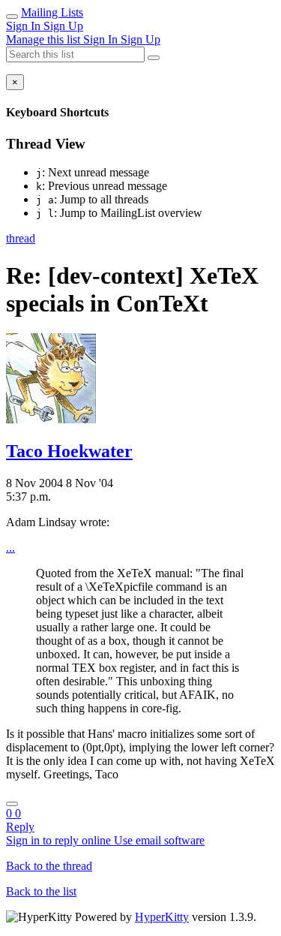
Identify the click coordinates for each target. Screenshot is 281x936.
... (10, 547)
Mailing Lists (52, 12)
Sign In (24, 26)
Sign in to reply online (60, 840)
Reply (20, 826)
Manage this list (44, 39)
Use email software (159, 840)
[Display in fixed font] (12, 804)
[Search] (154, 58)
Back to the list (41, 891)
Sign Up (63, 26)
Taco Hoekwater (69, 451)
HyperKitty (162, 916)
